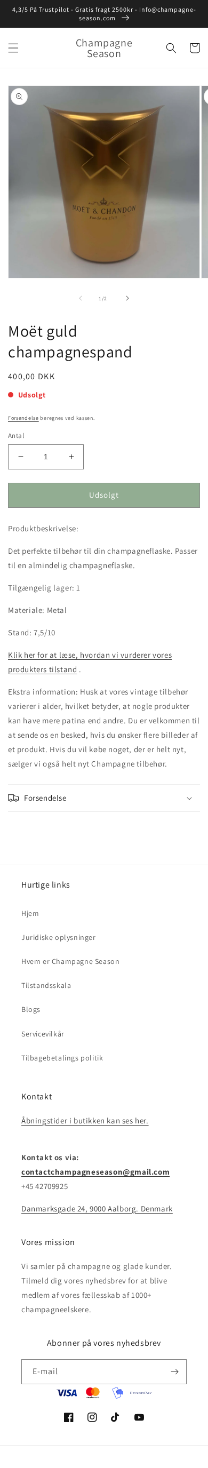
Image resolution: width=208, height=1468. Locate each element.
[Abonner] (174, 1371)
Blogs (31, 1009)
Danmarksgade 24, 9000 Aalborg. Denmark (97, 1208)
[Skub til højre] (127, 298)
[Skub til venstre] (80, 298)
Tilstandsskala (46, 985)
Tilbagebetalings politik (62, 1058)
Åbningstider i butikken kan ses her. (85, 1120)
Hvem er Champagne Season (70, 961)
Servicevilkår (43, 1034)
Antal (16, 435)
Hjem (30, 913)
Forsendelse (23, 417)
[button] (13, 48)
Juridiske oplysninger (58, 937)
